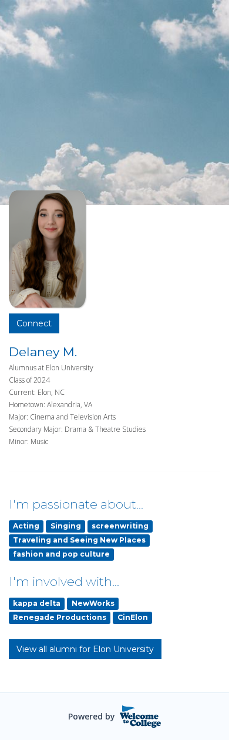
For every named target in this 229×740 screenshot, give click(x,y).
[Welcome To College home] (140, 716)
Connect (34, 323)
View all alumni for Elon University (85, 649)
